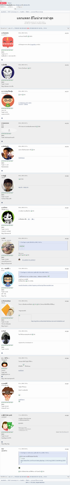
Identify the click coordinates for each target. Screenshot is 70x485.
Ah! (4, 238)
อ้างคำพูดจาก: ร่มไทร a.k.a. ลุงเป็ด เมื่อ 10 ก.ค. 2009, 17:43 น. (35, 453)
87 (30, 28)
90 (35, 28)
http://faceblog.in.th (64, 432)
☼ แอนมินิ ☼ (7, 268)
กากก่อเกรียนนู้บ (8, 91)
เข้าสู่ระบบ (18, 5)
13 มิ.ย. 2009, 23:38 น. (23, 331)
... (13, 28)
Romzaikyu (7, 301)
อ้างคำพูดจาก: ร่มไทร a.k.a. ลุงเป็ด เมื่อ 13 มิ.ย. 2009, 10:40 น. (35, 272)
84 (24, 28)
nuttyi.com (25, 187)
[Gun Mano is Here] (2, 353)
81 (18, 28)
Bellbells (6, 146)
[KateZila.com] (2, 60)
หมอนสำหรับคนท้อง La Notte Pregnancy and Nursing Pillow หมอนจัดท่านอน (36, 285)
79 (15, 28)
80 (17, 28)
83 (22, 28)
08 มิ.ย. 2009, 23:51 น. (23, 238)
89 (34, 28)
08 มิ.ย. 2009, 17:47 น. (23, 91)
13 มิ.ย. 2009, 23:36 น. (23, 300)
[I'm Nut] (2, 202)
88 (32, 28)
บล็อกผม (26, 104)
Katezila (6, 33)
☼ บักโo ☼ (6, 358)
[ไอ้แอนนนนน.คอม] (2, 141)
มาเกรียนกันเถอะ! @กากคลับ (25, 103)
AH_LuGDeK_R (31, 260)
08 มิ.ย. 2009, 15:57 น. (23, 64)
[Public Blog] (2, 442)
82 (20, 28)
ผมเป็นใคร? (21, 370)
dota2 (23, 158)
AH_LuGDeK (25, 260)
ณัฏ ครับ (20, 187)
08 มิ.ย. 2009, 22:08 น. (23, 175)
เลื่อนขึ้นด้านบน (4, 476)
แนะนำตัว (21, 104)
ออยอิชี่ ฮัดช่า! (22, 399)
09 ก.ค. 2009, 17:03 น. (23, 383)
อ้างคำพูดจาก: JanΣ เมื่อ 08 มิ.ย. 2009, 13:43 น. (31, 242)
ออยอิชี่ (5, 383)
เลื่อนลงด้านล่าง (4, 28)
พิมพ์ (68, 28)
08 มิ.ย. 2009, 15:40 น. (23, 33)
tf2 (21, 158)
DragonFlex (33, 44)
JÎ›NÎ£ (5, 65)
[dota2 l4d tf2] (2, 171)
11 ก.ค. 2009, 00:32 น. (23, 415)
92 (39, 28)
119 (45, 28)
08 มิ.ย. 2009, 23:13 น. (23, 207)
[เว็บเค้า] (2, 118)
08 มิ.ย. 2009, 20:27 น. (23, 123)
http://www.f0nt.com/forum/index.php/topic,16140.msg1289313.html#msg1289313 (43, 461)
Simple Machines (40, 482)
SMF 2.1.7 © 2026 (30, 482)
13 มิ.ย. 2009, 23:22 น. (23, 268)
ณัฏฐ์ (4, 176)
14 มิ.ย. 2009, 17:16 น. (23, 358)
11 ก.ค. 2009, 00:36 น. (23, 448)
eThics (5, 207)
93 (41, 28)
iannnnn (6, 123)
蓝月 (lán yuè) (7, 415)
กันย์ (4, 331)
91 (37, 28)
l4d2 (20, 158)
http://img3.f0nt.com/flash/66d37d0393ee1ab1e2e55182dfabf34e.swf (47, 321)
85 (26, 28)
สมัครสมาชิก (26, 5)
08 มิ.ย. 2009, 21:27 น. (23, 146)
